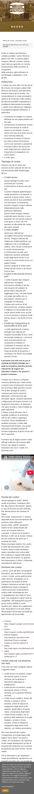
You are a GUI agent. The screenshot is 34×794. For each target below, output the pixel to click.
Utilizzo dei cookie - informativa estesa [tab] (15, 40)
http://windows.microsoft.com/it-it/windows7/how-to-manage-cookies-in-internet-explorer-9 (17, 640)
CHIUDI (5, 790)
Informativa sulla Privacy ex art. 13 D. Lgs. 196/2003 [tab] (16, 45)
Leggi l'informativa (8, 786)
